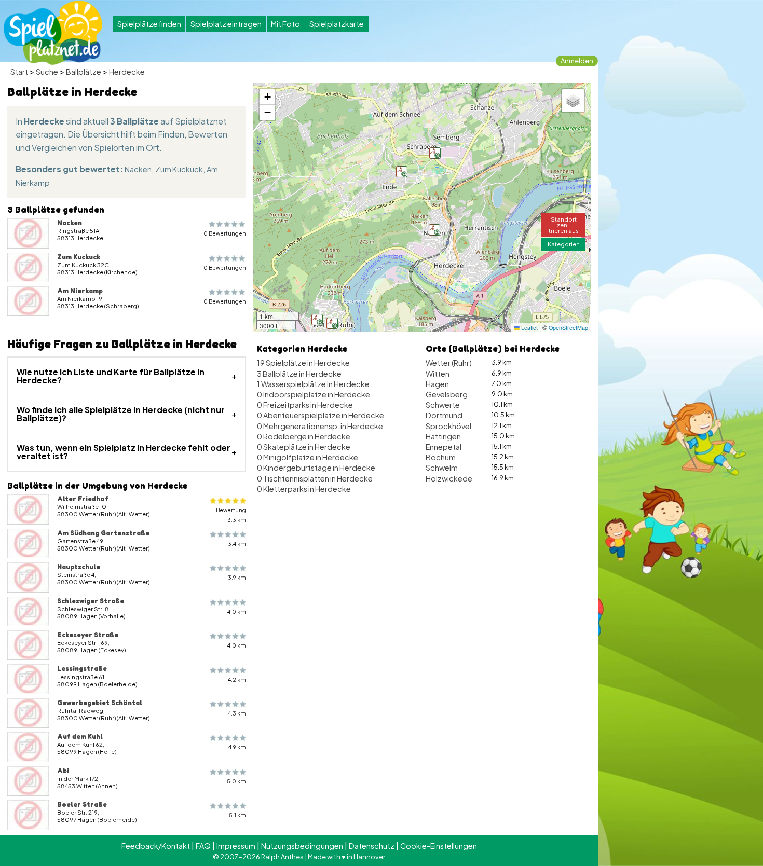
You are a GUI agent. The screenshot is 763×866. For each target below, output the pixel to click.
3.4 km (237, 543)
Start (19, 71)
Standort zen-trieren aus (564, 224)
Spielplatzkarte (336, 24)
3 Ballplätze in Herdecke (299, 373)
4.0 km (236, 611)
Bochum (441, 457)
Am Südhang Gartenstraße (103, 533)
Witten (437, 373)
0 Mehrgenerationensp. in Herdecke (320, 426)
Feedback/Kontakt (155, 845)
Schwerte (443, 404)
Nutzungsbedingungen (302, 845)
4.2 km (237, 679)
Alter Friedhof (82, 498)
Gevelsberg (447, 394)
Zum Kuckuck (179, 169)
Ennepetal (443, 446)
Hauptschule (78, 566)
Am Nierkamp (80, 290)
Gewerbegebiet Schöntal (99, 702)
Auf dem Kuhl (80, 736)
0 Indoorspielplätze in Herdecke (313, 394)
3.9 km (237, 577)
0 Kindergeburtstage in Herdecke (316, 467)
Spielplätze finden (149, 24)
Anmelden (577, 61)
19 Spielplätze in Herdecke (303, 362)
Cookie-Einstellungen (438, 845)
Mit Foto (285, 24)
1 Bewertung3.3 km (229, 514)
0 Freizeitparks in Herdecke (305, 404)
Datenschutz (371, 845)
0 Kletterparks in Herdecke (304, 488)
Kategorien (564, 244)
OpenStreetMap (568, 328)
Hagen (437, 384)
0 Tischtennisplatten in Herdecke (315, 478)
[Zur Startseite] (53, 33)
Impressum (235, 845)
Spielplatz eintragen (226, 24)
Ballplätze (83, 71)
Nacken (138, 169)
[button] (317, 319)
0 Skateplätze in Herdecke (303, 446)
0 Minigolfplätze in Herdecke (307, 457)
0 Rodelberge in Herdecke (303, 436)
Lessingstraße (82, 668)
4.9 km (237, 747)
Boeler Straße (82, 804)
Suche (47, 71)
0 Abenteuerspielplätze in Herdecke (320, 415)
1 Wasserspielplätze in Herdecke (313, 384)
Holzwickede (449, 478)
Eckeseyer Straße (87, 634)
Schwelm (442, 467)
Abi (63, 770)
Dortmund (444, 415)
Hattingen (443, 436)
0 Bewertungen (224, 233)
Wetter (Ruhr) (449, 362)
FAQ (203, 845)
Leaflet (529, 328)
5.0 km (236, 781)
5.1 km (237, 815)
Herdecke (127, 71)
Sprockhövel (448, 426)
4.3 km (237, 713)
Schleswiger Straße (90, 601)
